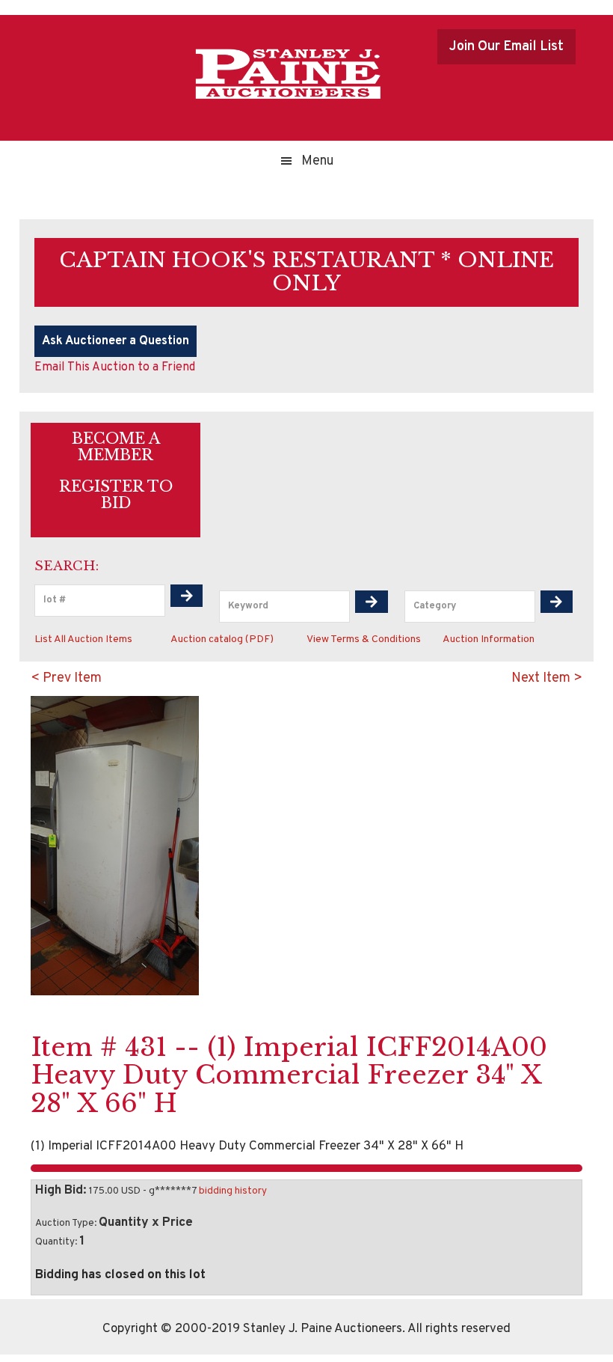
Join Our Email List (506, 46)
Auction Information (489, 639)
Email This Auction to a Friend (114, 367)
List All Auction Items (83, 639)
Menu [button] (317, 161)
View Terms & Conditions (363, 639)
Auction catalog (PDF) (222, 639)
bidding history (233, 1191)
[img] (187, 595)
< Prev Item (66, 678)
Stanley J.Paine (287, 73)
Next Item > (546, 678)
